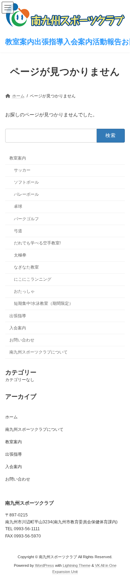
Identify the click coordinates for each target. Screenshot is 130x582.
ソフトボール (26, 182)
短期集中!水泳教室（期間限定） (43, 303)
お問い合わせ (21, 340)
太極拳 (20, 255)
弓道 (18, 231)
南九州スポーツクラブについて (38, 352)
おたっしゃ (24, 291)
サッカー (22, 170)
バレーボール (26, 194)
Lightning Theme (76, 565)
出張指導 (17, 315)
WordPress (44, 565)
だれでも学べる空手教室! (37, 243)
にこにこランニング (32, 279)
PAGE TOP (120, 556)
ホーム (11, 417)
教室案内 (17, 158)
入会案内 (17, 328)
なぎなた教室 (26, 267)
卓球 (18, 206)
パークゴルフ (26, 218)
